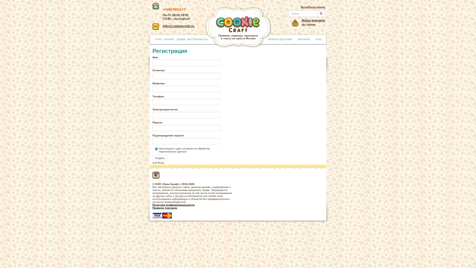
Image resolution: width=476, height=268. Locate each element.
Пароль (157, 122)
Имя (155, 57)
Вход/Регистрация (313, 7)
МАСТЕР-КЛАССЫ (197, 39)
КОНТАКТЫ (304, 39)
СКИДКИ (181, 39)
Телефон (158, 96)
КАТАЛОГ (169, 39)
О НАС (159, 39)
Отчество (158, 70)
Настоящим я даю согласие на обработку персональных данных (184, 150)
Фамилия (158, 83)
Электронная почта (165, 109)
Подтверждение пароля (168, 135)
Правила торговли (164, 207)
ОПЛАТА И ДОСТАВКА (280, 39)
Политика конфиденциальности (173, 204)
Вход (161, 162)
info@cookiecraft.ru (178, 26)
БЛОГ (319, 39)
